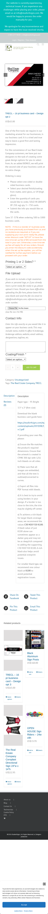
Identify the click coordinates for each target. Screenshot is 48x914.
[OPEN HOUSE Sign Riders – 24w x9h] (34, 714)
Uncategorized (22, 379)
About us (7, 799)
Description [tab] (9, 395)
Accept (24, 905)
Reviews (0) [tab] (7, 403)
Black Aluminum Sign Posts (33, 656)
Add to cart (31, 367)
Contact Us (8, 806)
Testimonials (8, 809)
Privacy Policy (28, 911)
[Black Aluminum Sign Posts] (34, 639)
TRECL (38, 383)
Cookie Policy (18, 911)
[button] (44, 884)
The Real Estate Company (23, 383)
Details (18, 697)
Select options (9, 698)
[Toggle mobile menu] (43, 44)
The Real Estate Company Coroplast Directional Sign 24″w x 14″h (12, 759)
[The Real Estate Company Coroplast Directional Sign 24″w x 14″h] (13, 725)
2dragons (38, 834)
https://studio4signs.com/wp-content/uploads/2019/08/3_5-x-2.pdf (32, 426)
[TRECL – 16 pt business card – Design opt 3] (13, 650)
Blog (5, 803)
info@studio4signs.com (31, 35)
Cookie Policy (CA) (9, 813)
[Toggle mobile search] (38, 44)
